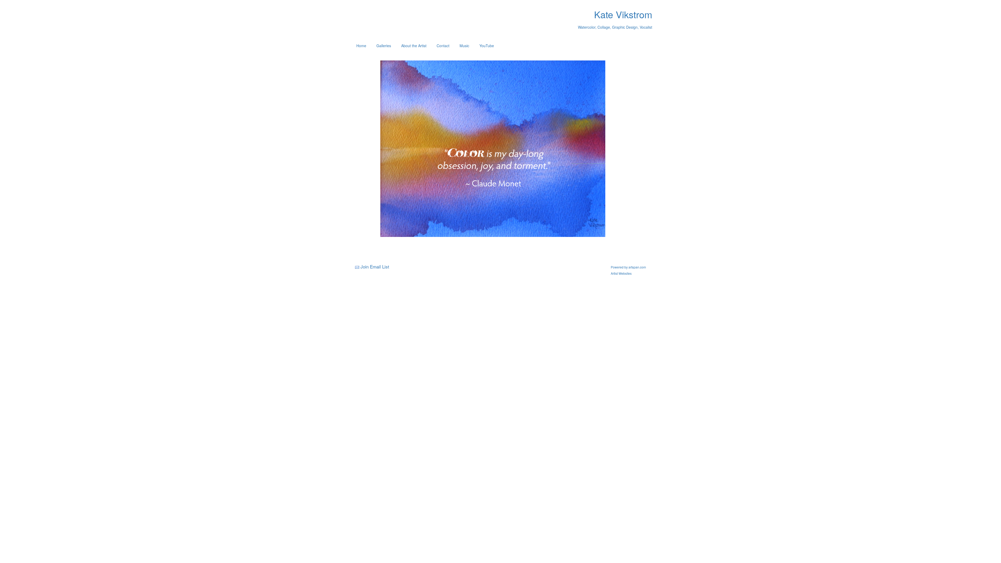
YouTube (486, 45)
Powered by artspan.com (628, 267)
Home (361, 45)
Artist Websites (621, 273)
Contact (443, 45)
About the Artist (413, 45)
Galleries (383, 45)
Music (464, 45)
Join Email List (375, 266)
